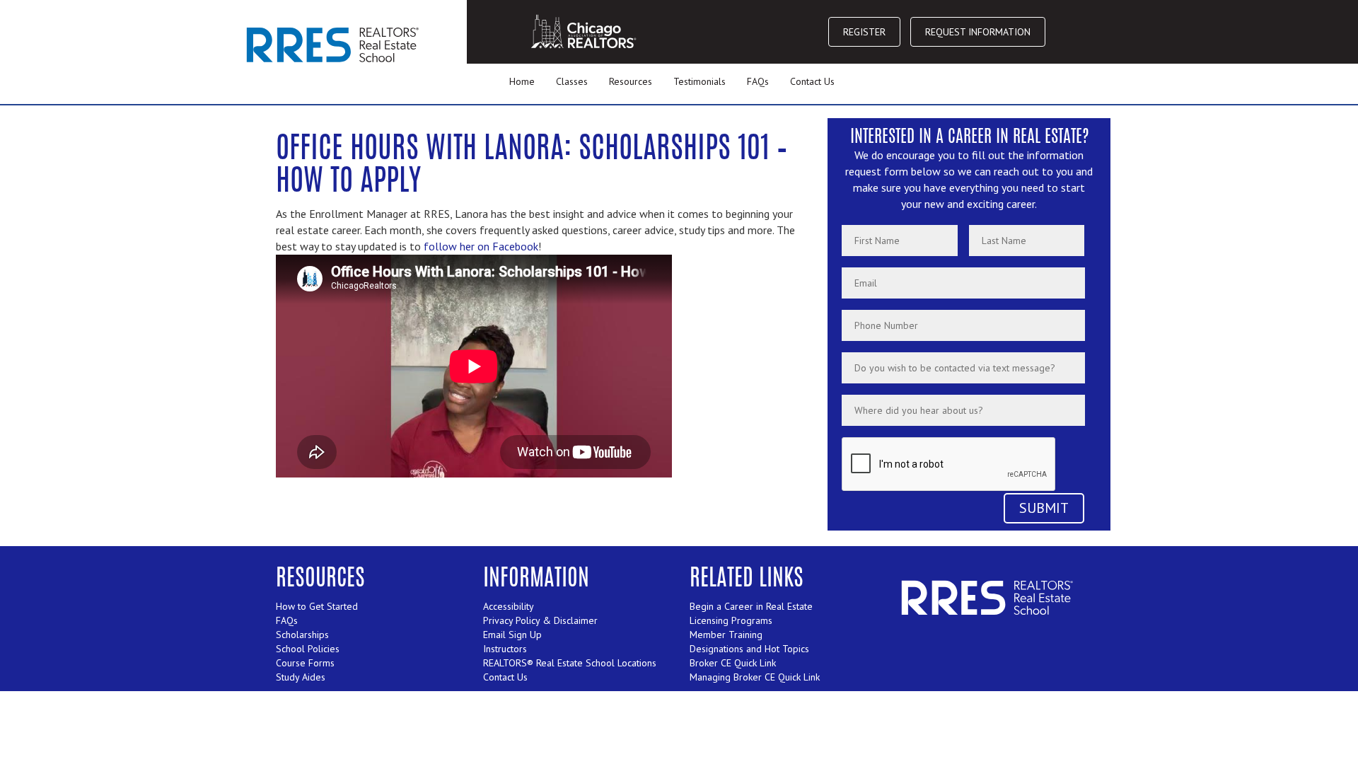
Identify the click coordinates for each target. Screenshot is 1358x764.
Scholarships (302, 634)
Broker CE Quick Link (733, 662)
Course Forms (305, 662)
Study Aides (300, 677)
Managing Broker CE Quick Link (755, 677)
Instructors (505, 648)
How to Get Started (317, 606)
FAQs (758, 81)
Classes (572, 81)
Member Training (726, 634)
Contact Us (812, 81)
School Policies (308, 648)
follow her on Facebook (481, 246)
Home (522, 81)
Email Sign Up (512, 634)
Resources (630, 81)
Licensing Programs (731, 620)
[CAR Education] (335, 43)
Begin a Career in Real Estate (751, 606)
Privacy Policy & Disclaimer (540, 620)
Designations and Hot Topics (749, 648)
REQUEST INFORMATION (978, 31)
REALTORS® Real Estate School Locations (569, 662)
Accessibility (508, 606)
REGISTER (864, 31)
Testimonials (699, 81)
